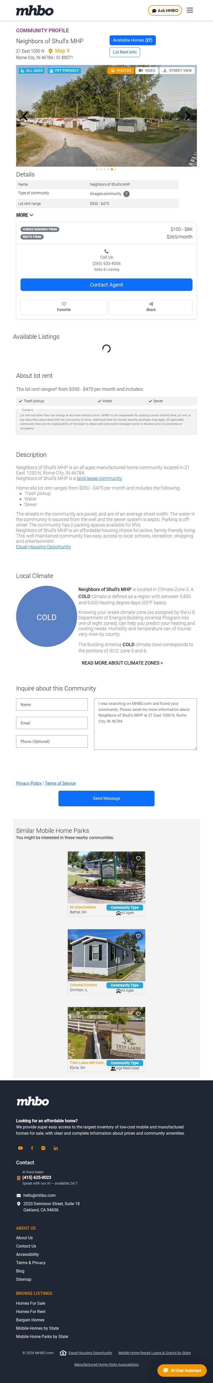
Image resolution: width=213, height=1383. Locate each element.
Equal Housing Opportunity (43, 546)
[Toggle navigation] (190, 10)
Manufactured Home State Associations (106, 1364)
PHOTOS (123, 70)
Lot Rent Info (125, 52)
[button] (25, 116)
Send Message (106, 798)
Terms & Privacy (31, 1262)
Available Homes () (132, 40)
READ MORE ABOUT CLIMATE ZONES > (122, 663)
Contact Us (26, 1246)
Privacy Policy (29, 783)
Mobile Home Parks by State (42, 1336)
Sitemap (23, 1279)
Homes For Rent (30, 1311)
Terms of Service (60, 783)
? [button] (126, 194)
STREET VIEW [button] (180, 70)
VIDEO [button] (149, 70)
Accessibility (27, 1254)
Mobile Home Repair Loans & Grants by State (154, 1353)
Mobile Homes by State (37, 1328)
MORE (22, 214)
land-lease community (99, 478)
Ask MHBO (167, 10)
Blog (20, 1271)
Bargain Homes (30, 1319)
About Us (24, 1237)
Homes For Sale (30, 1303)
